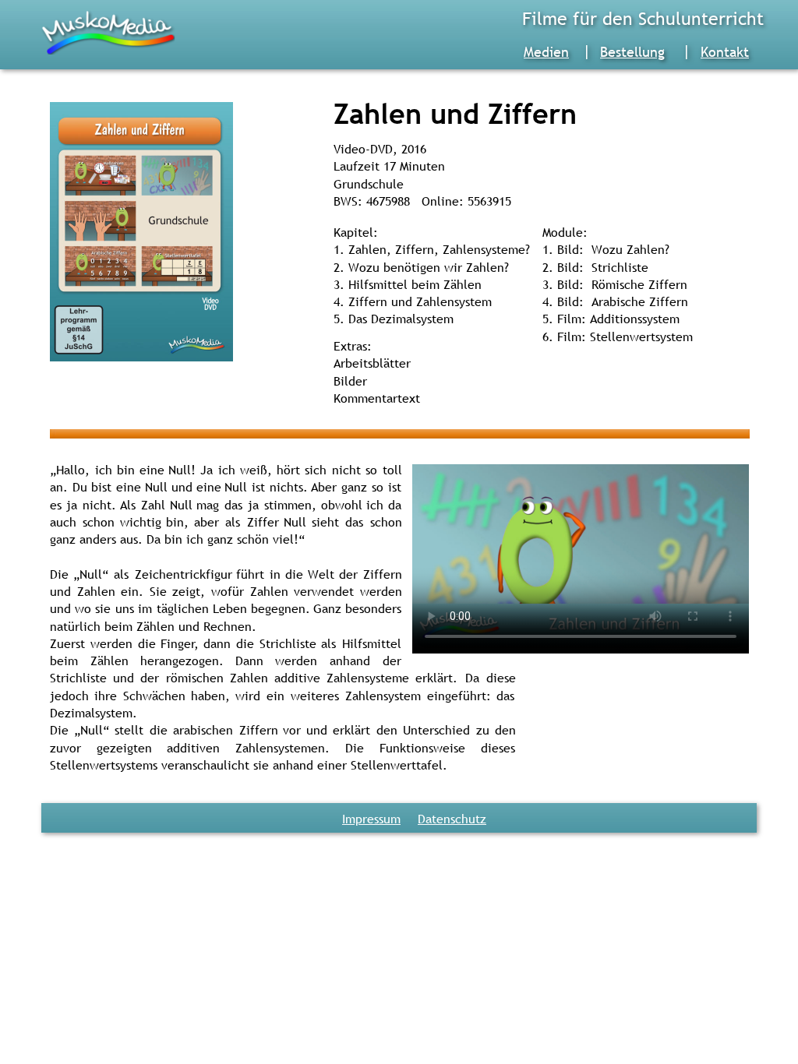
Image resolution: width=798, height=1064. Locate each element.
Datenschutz (452, 818)
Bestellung (632, 52)
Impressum (371, 818)
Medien (546, 52)
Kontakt (725, 52)
